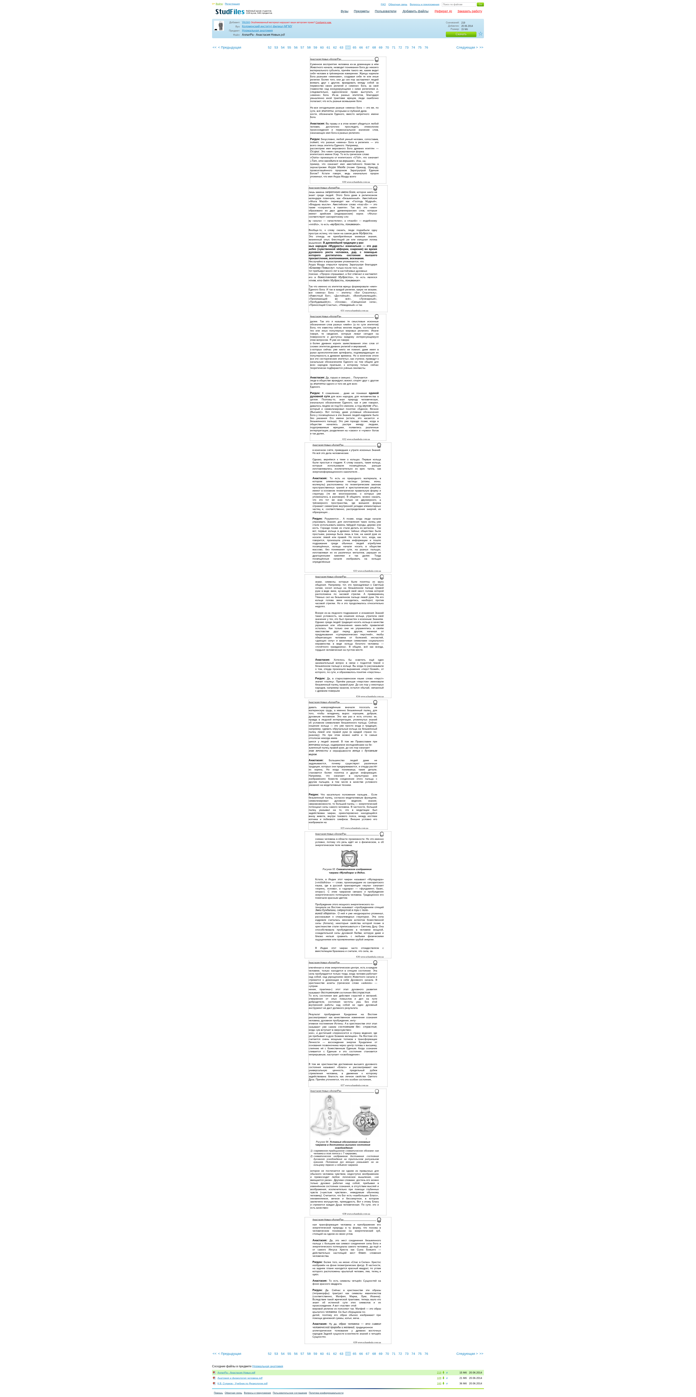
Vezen (246, 22)
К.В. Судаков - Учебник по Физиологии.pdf (243, 1383)
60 (322, 47)
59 (315, 47)
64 (348, 47)
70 (387, 47)
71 (393, 47)
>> (481, 47)
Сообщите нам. (324, 22)
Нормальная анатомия (257, 30)
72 (400, 47)
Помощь (218, 1393)
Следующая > (467, 47)
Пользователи (385, 11)
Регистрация (232, 3)
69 (380, 47)
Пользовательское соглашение (290, 1393)
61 (328, 47)
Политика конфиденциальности (326, 1393)
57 (302, 47)
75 (420, 47)
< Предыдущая (229, 47)
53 (276, 47)
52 (270, 47)
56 (296, 47)
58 (309, 47)
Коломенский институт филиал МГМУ (267, 26)
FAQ (383, 4)
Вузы (344, 11)
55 (289, 47)
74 (413, 47)
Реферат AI (443, 11)
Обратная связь (397, 4)
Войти (219, 3)
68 (374, 47)
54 (283, 47)
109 (439, 1378)
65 (354, 47)
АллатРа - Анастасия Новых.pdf (236, 1372)
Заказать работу (469, 11)
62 (335, 47)
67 (367, 47)
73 (407, 47)
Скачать (461, 34)
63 (341, 47)
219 (439, 1372)
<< (215, 47)
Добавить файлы (415, 11)
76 (426, 47)
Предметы (361, 11)
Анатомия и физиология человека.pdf (240, 1378)
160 (439, 1383)
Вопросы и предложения (424, 4)
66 (361, 47)
